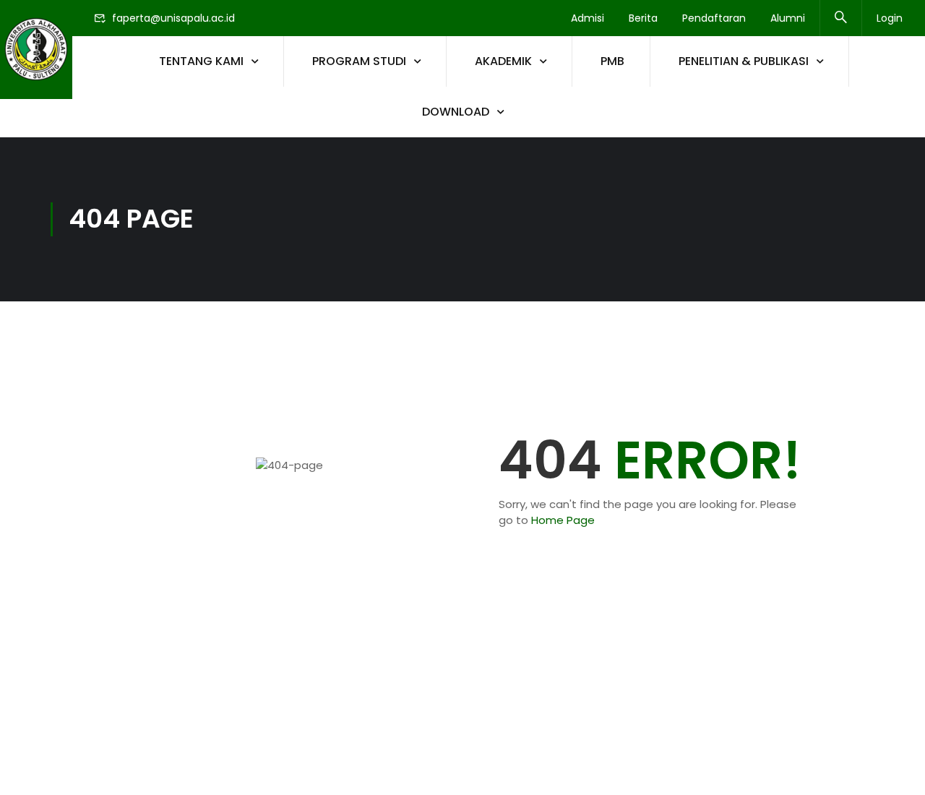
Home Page (563, 520)
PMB (612, 61)
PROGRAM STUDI (359, 61)
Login (890, 18)
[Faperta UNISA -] (36, 49)
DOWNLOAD (455, 111)
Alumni (787, 18)
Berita (643, 18)
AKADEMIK (503, 61)
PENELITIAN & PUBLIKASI (744, 61)
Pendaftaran (714, 18)
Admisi (587, 18)
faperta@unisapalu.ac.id (173, 18)
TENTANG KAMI (201, 61)
